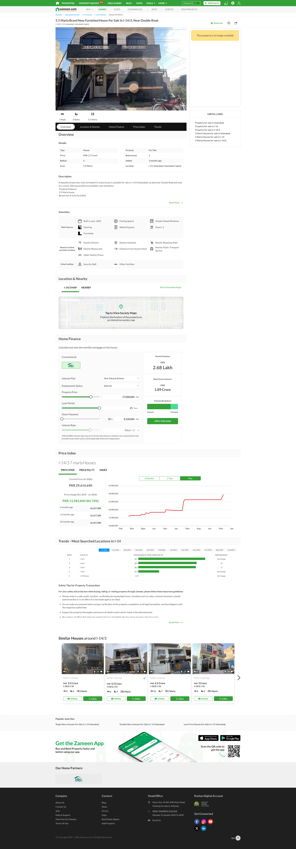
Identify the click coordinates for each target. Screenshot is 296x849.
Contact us (61, 806)
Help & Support (63, 815)
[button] (121, 378)
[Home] (57, 3)
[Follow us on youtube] (211, 824)
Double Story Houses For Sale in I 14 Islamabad (142, 724)
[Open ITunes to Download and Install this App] (209, 740)
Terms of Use (62, 823)
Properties (68, 3)
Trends (157, 126)
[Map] (94, 672)
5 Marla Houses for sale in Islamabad (212, 133)
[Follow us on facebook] (197, 824)
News (104, 806)
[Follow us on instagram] (204, 824)
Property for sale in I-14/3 (207, 130)
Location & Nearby (90, 126)
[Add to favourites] (101, 672)
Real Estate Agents (110, 819)
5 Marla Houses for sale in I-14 (209, 137)
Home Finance (116, 126)
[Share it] (98, 672)
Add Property (108, 823)
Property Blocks (91, 3)
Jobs (58, 811)
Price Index (139, 126)
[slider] (90, 396)
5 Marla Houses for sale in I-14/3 (210, 140)
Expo (104, 815)
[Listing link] (83, 673)
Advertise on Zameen (66, 819)
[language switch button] (226, 3)
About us (60, 802)
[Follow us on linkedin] (204, 831)
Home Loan (218, 23)
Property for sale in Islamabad (209, 122)
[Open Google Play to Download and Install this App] (230, 740)
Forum (105, 811)
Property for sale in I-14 (206, 126)
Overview (66, 126)
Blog (129, 3)
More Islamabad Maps (170, 287)
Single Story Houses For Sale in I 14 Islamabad (77, 724)
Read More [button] (174, 202)
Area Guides (114, 3)
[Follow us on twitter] (197, 831)
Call (94, 698)
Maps (139, 3)
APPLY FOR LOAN (162, 421)
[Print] (228, 23)
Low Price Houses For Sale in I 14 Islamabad (205, 724)
